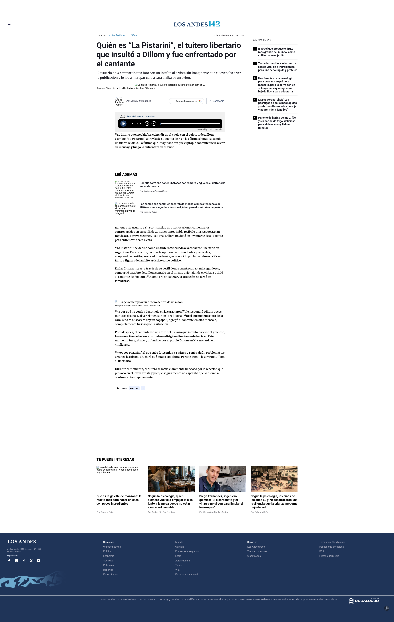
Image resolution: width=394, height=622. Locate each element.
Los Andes (101, 35)
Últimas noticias (112, 546)
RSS (321, 551)
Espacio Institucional (186, 574)
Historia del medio (329, 556)
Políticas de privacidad (331, 546)
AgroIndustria (182, 560)
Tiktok (24, 561)
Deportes (108, 569)
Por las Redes (118, 35)
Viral (177, 569)
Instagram (16, 561)
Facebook (9, 561)
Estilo (178, 556)
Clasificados (254, 556)
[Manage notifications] (386, 608)
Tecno (178, 565)
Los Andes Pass (256, 546)
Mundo (179, 542)
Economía (108, 556)
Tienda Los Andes (257, 551)
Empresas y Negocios (187, 551)
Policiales (108, 565)
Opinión (179, 546)
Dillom (134, 388)
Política (107, 551)
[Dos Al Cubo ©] (364, 603)
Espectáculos (110, 574)
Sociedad (108, 560)
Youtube (38, 561)
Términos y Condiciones (332, 542)
